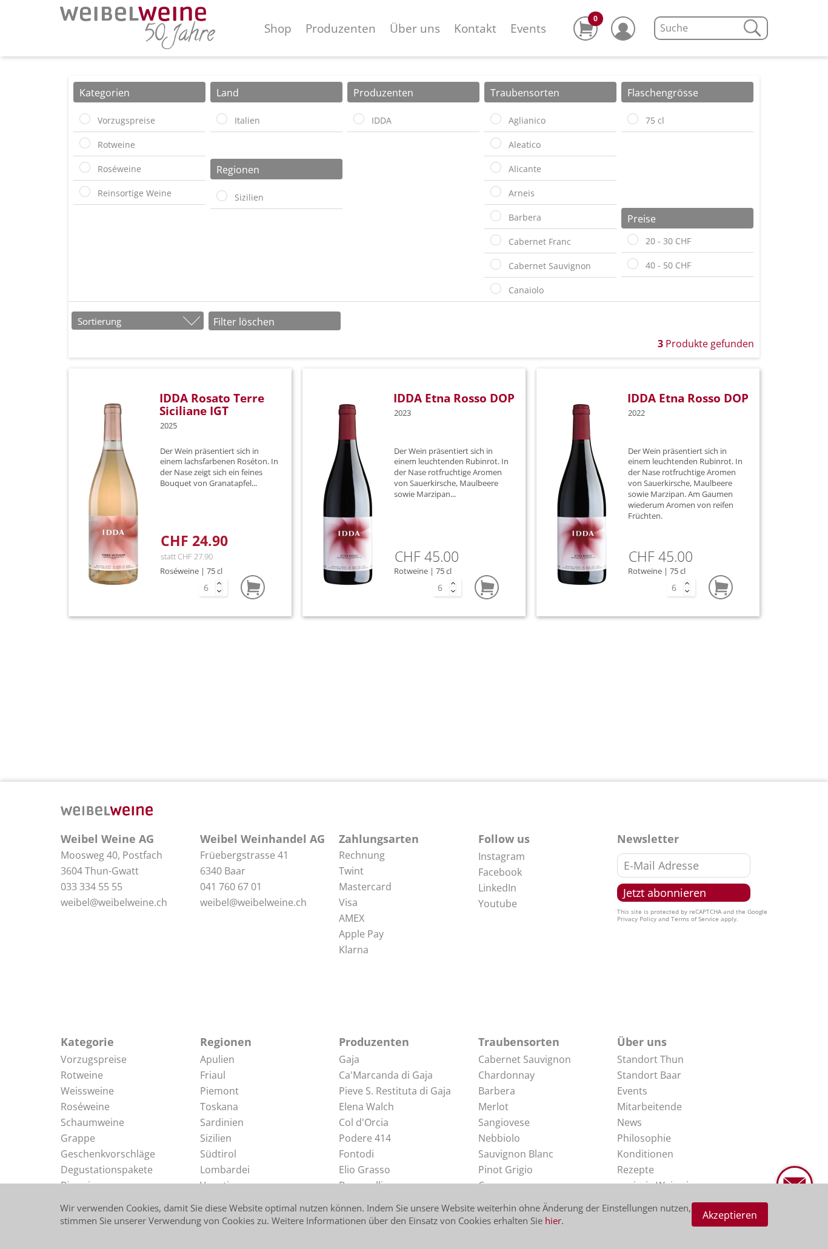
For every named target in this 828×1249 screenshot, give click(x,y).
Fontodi (356, 1154)
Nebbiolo (499, 1138)
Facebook (500, 872)
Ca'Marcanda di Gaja (386, 1075)
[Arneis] (495, 191)
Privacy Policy (636, 918)
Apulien (217, 1059)
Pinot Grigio (505, 1169)
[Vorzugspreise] (84, 118)
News (629, 1122)
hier (553, 1220)
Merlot (493, 1106)
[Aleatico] (495, 143)
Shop (278, 28)
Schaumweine (92, 1122)
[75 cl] (632, 118)
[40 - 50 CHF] (632, 263)
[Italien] (221, 118)
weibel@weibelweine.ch (114, 902)
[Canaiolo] (495, 288)
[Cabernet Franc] (495, 240)
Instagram (501, 856)
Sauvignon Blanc (515, 1154)
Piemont (219, 1090)
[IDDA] (358, 118)
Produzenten (340, 28)
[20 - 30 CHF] (632, 239)
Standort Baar (649, 1075)
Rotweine (82, 1075)
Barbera (496, 1090)
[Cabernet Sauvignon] (495, 264)
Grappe (78, 1138)
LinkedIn (497, 887)
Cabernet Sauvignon (524, 1059)
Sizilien (216, 1138)
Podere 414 (365, 1138)
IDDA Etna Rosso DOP (454, 398)
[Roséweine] (84, 167)
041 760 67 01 (231, 886)
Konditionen (645, 1154)
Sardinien (222, 1122)
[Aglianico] (495, 118)
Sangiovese (504, 1122)
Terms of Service (695, 918)
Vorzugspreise (94, 1059)
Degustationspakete (107, 1169)
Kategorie (87, 1041)
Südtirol (218, 1154)
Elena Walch (366, 1106)
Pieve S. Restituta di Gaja (395, 1090)
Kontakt (475, 28)
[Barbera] (495, 215)
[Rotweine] (84, 143)
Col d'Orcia (364, 1122)
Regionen (226, 1041)
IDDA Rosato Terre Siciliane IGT (211, 404)
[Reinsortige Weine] (84, 191)
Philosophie (644, 1138)
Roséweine (85, 1106)
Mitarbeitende (649, 1106)
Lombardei (225, 1169)
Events (528, 28)
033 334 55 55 (91, 886)
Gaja (349, 1059)
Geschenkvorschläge (108, 1154)
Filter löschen (244, 321)
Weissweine (87, 1090)
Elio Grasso (364, 1169)
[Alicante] (495, 167)
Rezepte (635, 1169)
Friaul (212, 1075)
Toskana (219, 1106)
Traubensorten (518, 1041)
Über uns (415, 28)
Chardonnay (506, 1075)
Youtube (497, 903)
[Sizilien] (221, 195)
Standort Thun (650, 1059)
